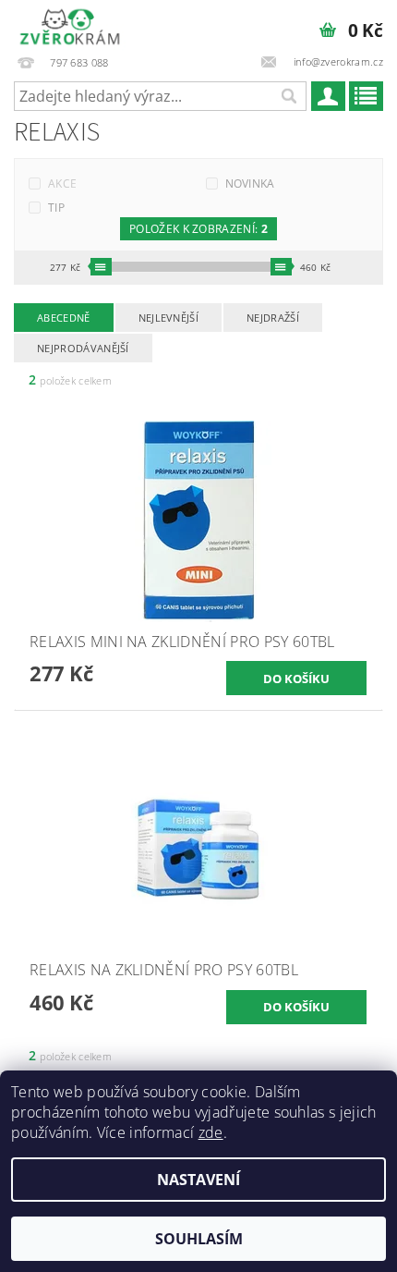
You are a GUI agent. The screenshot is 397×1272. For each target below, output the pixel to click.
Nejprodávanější (83, 348)
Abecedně (63, 317)
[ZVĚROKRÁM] (70, 24)
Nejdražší (273, 317)
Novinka (250, 183)
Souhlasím (199, 1239)
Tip (56, 207)
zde (210, 1132)
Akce (62, 183)
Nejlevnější (168, 317)
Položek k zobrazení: (198, 229)
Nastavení (198, 1179)
